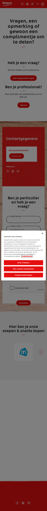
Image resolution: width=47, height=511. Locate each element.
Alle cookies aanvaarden (23, 269)
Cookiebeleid (26, 256)
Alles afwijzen (23, 262)
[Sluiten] (42, 233)
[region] (23, 255)
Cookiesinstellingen (23, 275)
